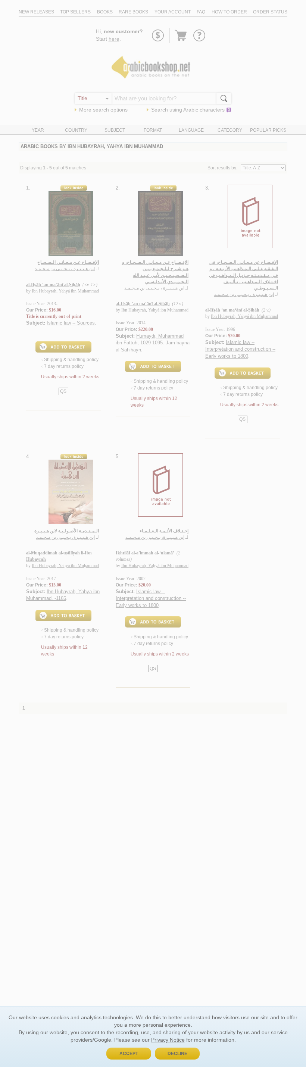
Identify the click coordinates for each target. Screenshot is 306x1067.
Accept (128, 1053)
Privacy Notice (168, 1040)
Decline (177, 1053)
